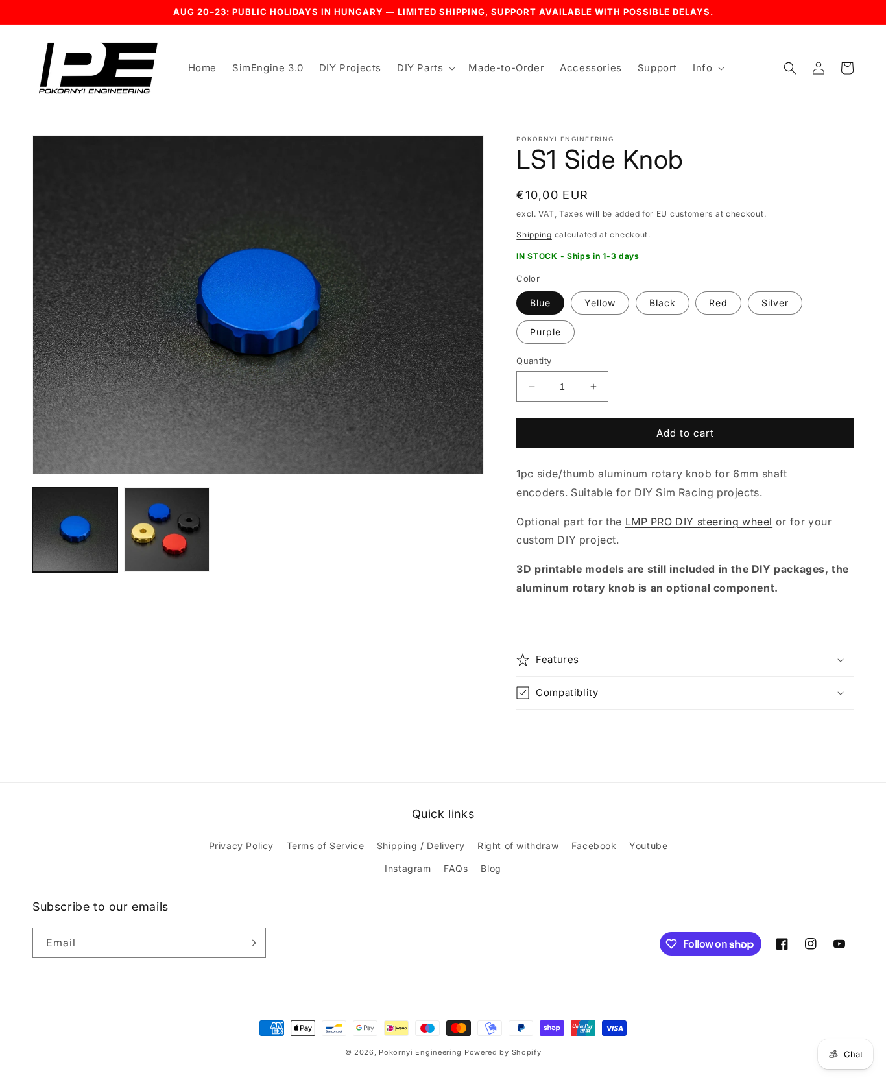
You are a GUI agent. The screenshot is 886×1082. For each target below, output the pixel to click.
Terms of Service (326, 845)
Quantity (533, 360)
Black (662, 302)
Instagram (408, 868)
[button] (425, 68)
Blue (540, 302)
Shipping (534, 234)
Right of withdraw (517, 845)
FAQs (456, 868)
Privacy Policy (241, 845)
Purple (545, 331)
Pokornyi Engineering (420, 1052)
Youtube (648, 845)
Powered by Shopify (503, 1052)
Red (718, 302)
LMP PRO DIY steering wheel (699, 521)
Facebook (594, 845)
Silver (775, 302)
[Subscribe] (251, 943)
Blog (491, 868)
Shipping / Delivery (420, 845)
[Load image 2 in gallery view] (166, 529)
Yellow (600, 302)
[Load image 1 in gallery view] (74, 529)
